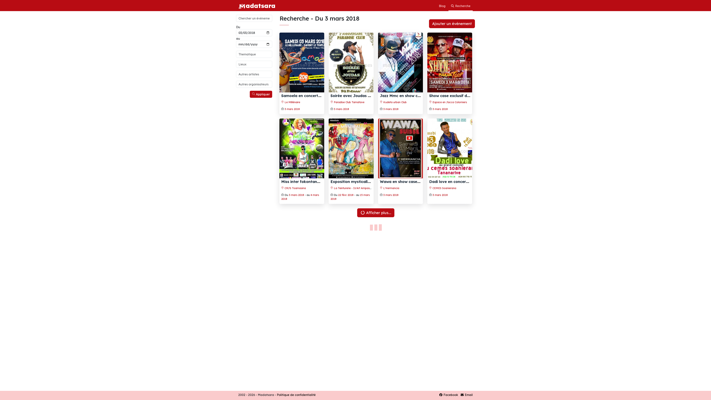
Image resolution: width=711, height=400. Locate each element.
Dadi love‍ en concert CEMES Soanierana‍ (466, 181)
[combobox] (254, 54)
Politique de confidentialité (296, 395)
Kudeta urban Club (395, 102)
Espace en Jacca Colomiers (449, 102)
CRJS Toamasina (295, 188)
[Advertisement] (254, 155)
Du (238, 27)
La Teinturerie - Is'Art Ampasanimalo (356, 188)
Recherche (462, 6)
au (238, 38)
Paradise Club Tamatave (348, 102)
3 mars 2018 (292, 109)
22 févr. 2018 (345, 195)
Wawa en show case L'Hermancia (411, 181)
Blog (442, 6)
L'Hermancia (391, 188)
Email (468, 395)
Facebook (450, 395)
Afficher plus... (378, 212)
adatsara (261, 5)
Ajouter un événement (452, 23)
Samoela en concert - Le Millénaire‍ (313, 95)
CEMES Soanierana (444, 188)
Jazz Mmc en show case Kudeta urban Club (420, 95)
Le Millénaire (292, 102)
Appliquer (262, 94)
